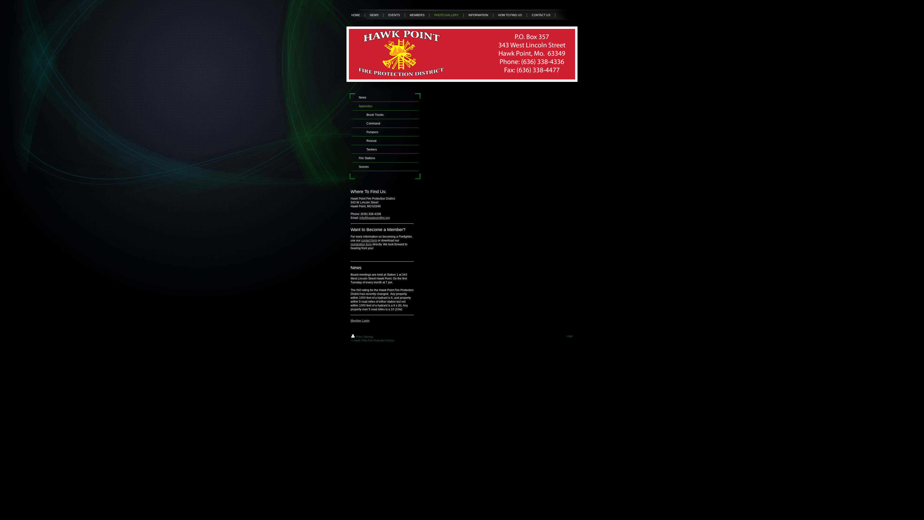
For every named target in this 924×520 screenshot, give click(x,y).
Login (569, 336)
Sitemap (368, 336)
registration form (361, 244)
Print (359, 336)
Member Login (360, 320)
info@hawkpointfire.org (374, 218)
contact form (369, 240)
